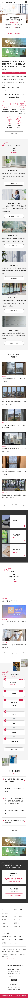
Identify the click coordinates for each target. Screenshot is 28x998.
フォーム (16, 685)
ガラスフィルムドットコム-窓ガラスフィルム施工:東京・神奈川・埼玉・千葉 (8, 2)
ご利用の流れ (5, 926)
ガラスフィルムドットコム (14, 965)
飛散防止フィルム (14, 246)
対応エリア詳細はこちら (8, 959)
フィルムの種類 (6, 933)
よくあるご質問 (18, 909)
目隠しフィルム (14, 343)
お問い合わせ (17, 926)
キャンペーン (17, 913)
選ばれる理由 (5, 913)
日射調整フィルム (14, 183)
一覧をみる (14, 504)
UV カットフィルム (14, 216)
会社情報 (16, 923)
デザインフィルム (14, 311)
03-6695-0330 (15, 879)
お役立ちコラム (18, 916)
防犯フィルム (14, 278)
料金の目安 (4, 916)
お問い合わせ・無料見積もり (14, 33)
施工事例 (4, 919)
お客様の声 (4, 923)
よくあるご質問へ (14, 830)
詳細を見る (14, 133)
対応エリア (17, 919)
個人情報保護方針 (14, 984)
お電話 (11, 685)
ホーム (3, 909)
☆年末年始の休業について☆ (10, 601)
